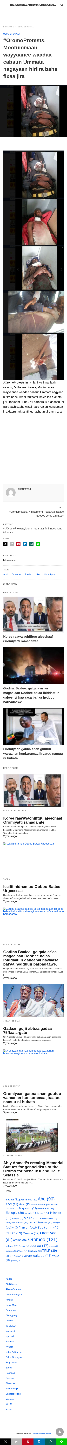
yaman (15, 1260)
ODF (13, 1227)
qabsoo (12, 1246)
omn (53, 1227)
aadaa (13, 1199)
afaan (24, 1204)
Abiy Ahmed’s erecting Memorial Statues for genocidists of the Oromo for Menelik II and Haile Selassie (33, 1169)
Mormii (46, 1222)
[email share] (12, 544)
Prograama (11, 1362)
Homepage (8, 27)
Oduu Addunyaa (14, 1352)
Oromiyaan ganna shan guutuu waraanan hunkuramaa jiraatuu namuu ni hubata (33, 753)
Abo (46, 1198)
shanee (54, 1246)
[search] (62, 5)
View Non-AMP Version (42, 1433)
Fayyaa (9, 1320)
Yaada (25, 811)
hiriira (37, 574)
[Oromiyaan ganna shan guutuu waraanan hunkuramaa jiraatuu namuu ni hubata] (33, 726)
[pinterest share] (18, 544)
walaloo (42, 1255)
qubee (9, 1367)
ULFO (10, 1256)
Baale (28, 574)
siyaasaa (12, 1251)
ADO (12, 1204)
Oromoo (43, 1239)
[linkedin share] (25, 544)
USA (19, 1256)
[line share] (38, 544)
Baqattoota (28, 1208)
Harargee (17, 1219)
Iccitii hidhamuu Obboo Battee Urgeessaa (31, 888)
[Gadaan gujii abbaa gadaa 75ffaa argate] (33, 1000)
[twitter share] (5, 544)
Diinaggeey (11, 1315)
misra (34, 1222)
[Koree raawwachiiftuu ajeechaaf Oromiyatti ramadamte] (33, 614)
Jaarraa (10, 1341)
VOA (28, 1256)
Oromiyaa (49, 574)
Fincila (42, 1213)
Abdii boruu (28, 1199)
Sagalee (24, 1246)
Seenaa (16, 1021)
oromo (20, 1240)
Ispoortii (10, 1336)
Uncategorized (13, 1393)
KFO (10, 1222)
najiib (56, 1223)
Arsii (5, 574)
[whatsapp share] (31, 544)
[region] (33, 16)
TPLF (49, 1250)
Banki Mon (11, 1305)
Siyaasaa (8, 1155)
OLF (37, 1227)
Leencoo (21, 1222)
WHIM (9, 1404)
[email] (16, 1441)
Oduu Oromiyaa (26, 27)
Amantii (9, 1299)
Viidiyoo (10, 1399)
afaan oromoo (40, 1204)
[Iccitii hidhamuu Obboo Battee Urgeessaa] (33, 858)
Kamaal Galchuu (48, 1219)
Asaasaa (16, 574)
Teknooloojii (12, 1388)
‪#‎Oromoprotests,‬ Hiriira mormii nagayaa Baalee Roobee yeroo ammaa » (36, 513)
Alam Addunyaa (14, 1294)
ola (25, 1228)
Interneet (10, 1331)
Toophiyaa (35, 1251)
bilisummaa (45, 1208)
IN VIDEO (11, 1326)
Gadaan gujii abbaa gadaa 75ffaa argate (27, 1030)
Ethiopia (15, 1212)
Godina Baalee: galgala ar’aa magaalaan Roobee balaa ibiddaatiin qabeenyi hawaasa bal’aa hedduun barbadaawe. (30, 958)
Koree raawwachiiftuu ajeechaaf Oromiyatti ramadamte (32, 820)
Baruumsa (11, 1310)
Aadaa (6, 1021)
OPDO (14, 1233)
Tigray (22, 1251)
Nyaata (9, 1346)
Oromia (31, 1233)
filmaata (30, 1213)
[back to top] (60, 1432)
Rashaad (10, 1373)
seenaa (39, 1245)
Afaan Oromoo (13, 1289)
